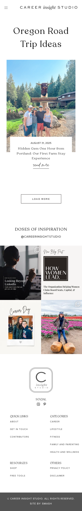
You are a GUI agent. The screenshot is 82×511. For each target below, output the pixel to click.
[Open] (20, 273)
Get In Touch (19, 429)
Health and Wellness (64, 451)
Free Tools (17, 475)
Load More (41, 198)
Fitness (55, 436)
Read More (41, 165)
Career (55, 421)
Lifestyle (56, 429)
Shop (13, 467)
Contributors (19, 436)
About (14, 421)
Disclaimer (57, 475)
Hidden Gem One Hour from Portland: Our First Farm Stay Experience (41, 153)
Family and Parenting (64, 444)
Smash (47, 503)
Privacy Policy (60, 467)
